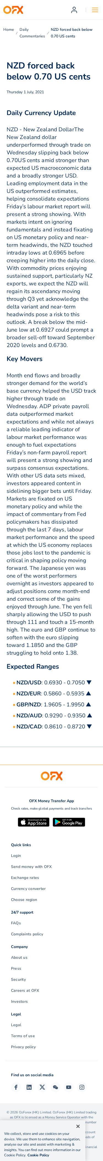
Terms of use (23, 1036)
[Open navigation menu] (95, 10)
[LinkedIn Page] (29, 1087)
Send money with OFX (31, 866)
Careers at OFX (25, 990)
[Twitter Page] (42, 1087)
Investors (19, 1001)
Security (18, 979)
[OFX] (13, 10)
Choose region (24, 899)
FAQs (16, 923)
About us (19, 957)
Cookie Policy (38, 1155)
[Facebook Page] (16, 1087)
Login (16, 855)
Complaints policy (27, 934)
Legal (16, 1025)
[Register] (74, 10)
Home (8, 29)
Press (16, 968)
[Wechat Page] (55, 1087)
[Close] (78, 1126)
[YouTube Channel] (69, 1087)
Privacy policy (23, 1047)
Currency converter (28, 888)
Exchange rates (25, 877)
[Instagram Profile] (82, 1087)
